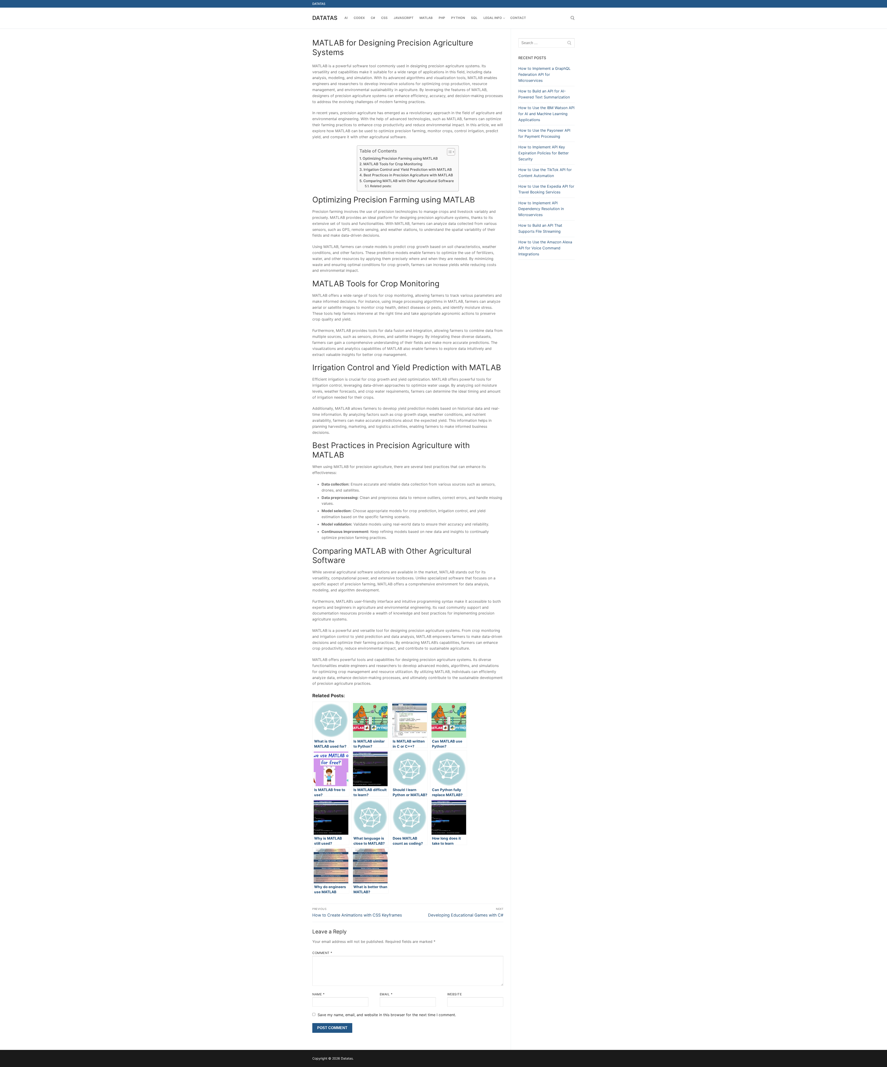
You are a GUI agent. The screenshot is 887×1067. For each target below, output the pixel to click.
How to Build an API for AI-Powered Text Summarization (544, 94)
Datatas (325, 18)
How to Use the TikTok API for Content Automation (545, 172)
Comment (322, 953)
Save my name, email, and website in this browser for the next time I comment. (387, 1014)
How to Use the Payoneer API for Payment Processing (544, 133)
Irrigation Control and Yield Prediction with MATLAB (408, 169)
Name (318, 994)
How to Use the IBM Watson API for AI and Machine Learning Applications (546, 113)
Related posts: (381, 186)
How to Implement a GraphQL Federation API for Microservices (544, 74)
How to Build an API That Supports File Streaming (540, 228)
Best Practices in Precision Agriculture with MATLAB (408, 175)
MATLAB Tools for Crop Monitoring (392, 164)
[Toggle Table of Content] (449, 152)
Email (386, 994)
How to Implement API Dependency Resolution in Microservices (541, 209)
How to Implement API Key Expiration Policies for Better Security (543, 153)
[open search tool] (573, 18)
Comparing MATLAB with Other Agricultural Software (408, 181)
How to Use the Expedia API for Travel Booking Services (546, 189)
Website (454, 994)
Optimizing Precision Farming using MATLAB (400, 158)
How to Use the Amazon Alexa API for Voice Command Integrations (545, 248)
